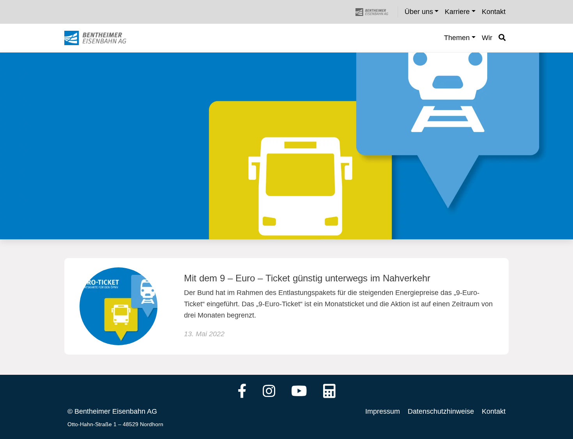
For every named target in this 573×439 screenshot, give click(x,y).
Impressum (382, 411)
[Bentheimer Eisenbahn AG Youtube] (299, 392)
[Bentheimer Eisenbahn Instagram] (269, 392)
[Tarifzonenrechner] (329, 392)
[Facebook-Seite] (242, 392)
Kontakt (494, 411)
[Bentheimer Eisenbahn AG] (376, 12)
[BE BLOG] (102, 38)
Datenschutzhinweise (441, 411)
